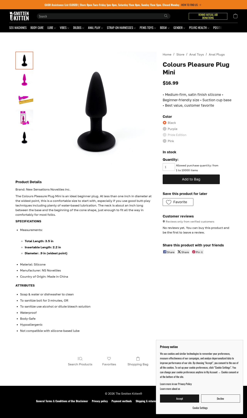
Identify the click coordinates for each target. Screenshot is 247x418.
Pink (171, 141)
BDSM (163, 27)
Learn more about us (170, 389)
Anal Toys (196, 54)
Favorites (109, 364)
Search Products (80, 364)
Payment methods (122, 401)
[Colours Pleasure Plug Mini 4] (24, 138)
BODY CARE (37, 27)
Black (172, 123)
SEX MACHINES (18, 27)
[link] (192, 5)
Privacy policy (100, 401)
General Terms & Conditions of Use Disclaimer (62, 401)
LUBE (50, 27)
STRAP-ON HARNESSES (120, 27)
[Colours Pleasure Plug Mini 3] (24, 118)
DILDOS (77, 27)
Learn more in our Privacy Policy (176, 384)
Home (167, 54)
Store (180, 54)
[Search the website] (166, 16)
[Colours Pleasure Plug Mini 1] (24, 80)
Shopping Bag (138, 364)
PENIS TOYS (147, 27)
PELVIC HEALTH (198, 27)
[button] (19, 16)
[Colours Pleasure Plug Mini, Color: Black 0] (24, 60)
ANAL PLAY (94, 27)
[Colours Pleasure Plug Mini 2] (24, 99)
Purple (172, 129)
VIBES (63, 27)
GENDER (178, 27)
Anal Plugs (217, 54)
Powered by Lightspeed (124, 408)
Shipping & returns (146, 401)
